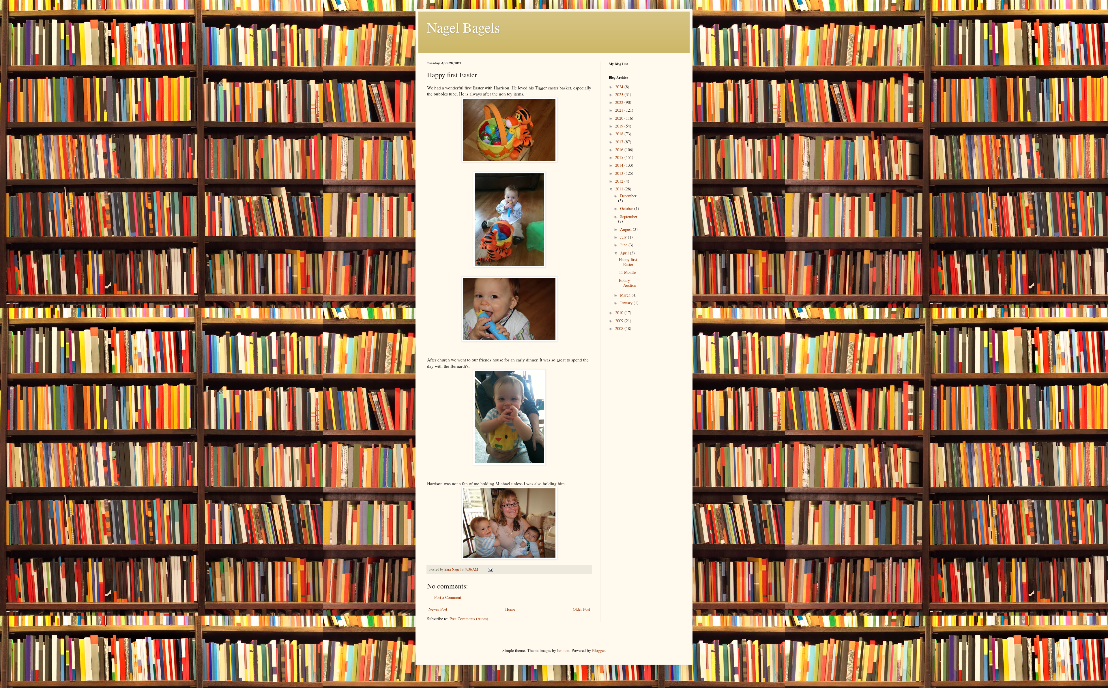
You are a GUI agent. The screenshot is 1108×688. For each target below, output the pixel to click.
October (627, 208)
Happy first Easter (628, 262)
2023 (619, 94)
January (627, 302)
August (626, 229)
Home (510, 609)
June (624, 245)
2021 (619, 110)
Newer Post (437, 609)
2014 (619, 165)
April (625, 253)
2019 (619, 126)
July (624, 237)
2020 (619, 118)
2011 (619, 189)
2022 (619, 102)
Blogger (598, 650)
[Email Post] (490, 569)
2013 (619, 173)
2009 (619, 320)
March (626, 295)
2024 (619, 86)
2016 (619, 149)
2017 (619, 142)
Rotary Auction (627, 283)
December (628, 195)
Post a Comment (447, 597)
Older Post (581, 609)
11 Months (627, 272)
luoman (563, 650)
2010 (619, 312)
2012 (619, 181)
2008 (619, 328)
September (628, 216)
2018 (619, 133)
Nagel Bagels (463, 27)
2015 (619, 157)
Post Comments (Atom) (469, 618)
